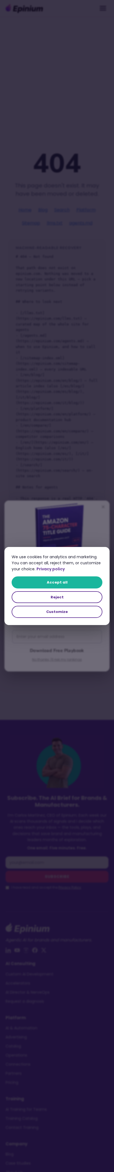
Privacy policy (51, 569)
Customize (57, 611)
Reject (57, 597)
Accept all (57, 582)
